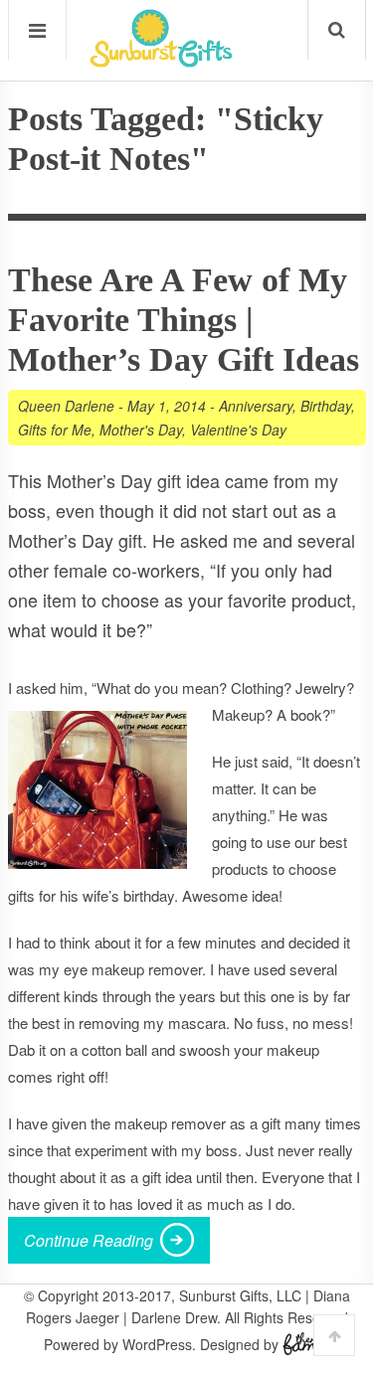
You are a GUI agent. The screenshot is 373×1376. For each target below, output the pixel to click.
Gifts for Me (55, 429)
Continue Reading (88, 1240)
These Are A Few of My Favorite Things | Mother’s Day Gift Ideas (183, 319)
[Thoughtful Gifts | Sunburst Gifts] (161, 61)
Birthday (325, 406)
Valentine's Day (238, 429)
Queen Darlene (66, 406)
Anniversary (255, 406)
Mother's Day (140, 429)
